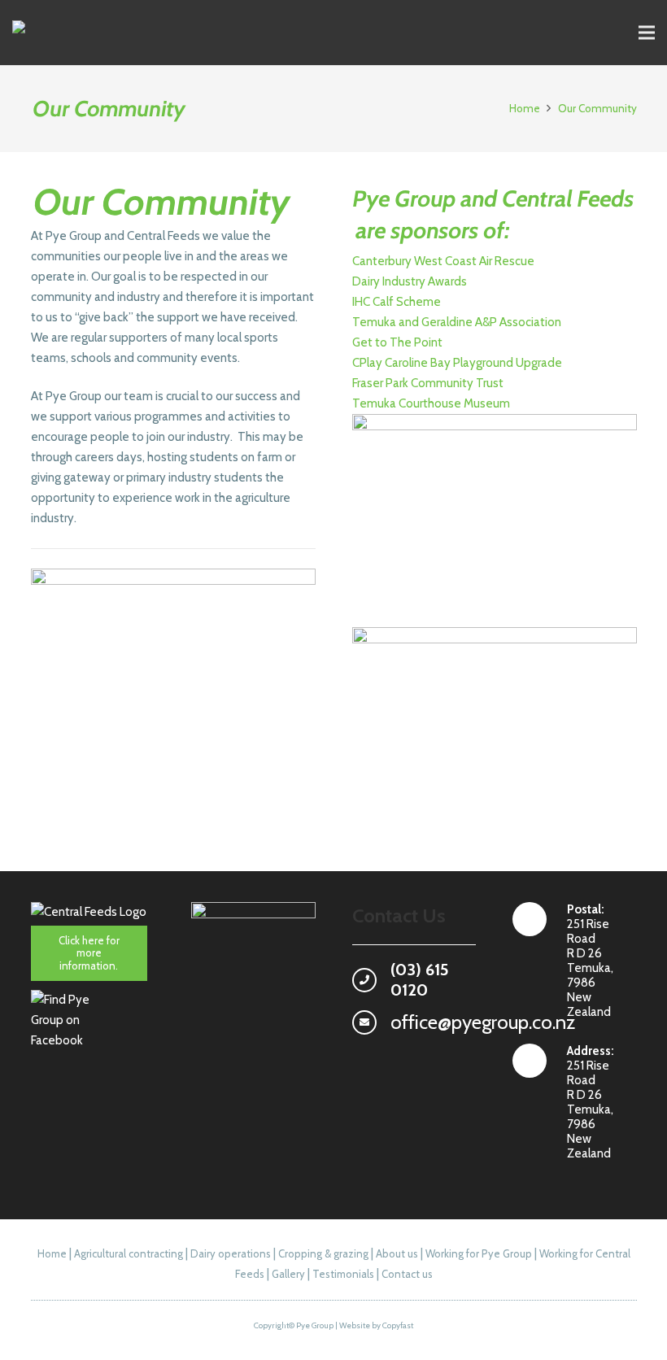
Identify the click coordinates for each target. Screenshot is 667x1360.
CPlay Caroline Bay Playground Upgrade (457, 362)
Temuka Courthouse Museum (431, 403)
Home (52, 1253)
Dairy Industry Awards (409, 281)
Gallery (288, 1273)
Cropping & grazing (323, 1253)
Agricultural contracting (128, 1253)
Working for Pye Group (478, 1253)
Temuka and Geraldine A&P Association (456, 322)
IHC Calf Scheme (396, 301)
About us (397, 1253)
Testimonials (343, 1273)
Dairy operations (230, 1253)
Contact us (407, 1273)
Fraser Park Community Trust (428, 383)
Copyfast (397, 1325)
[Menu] (647, 32)
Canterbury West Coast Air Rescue (443, 261)
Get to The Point (397, 342)
